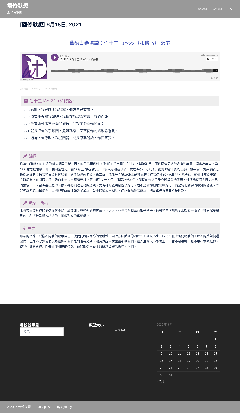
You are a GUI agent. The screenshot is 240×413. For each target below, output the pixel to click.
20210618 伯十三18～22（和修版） (44, 89)
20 (197, 360)
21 (206, 360)
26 (188, 368)
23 (161, 368)
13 (197, 353)
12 (188, 353)
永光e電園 (24, 89)
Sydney (66, 407)
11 (179, 353)
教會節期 (217, 8)
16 (161, 360)
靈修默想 (17, 6)
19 (188, 360)
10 (170, 353)
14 (206, 353)
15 (215, 353)
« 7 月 (160, 381)
